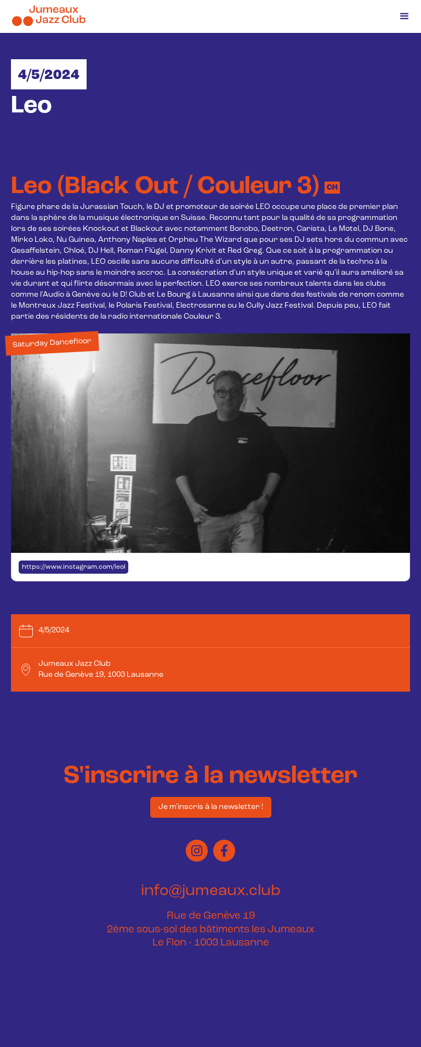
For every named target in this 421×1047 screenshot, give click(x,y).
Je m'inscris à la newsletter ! (210, 807)
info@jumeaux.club (211, 891)
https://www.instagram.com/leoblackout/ (75, 567)
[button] (404, 16)
